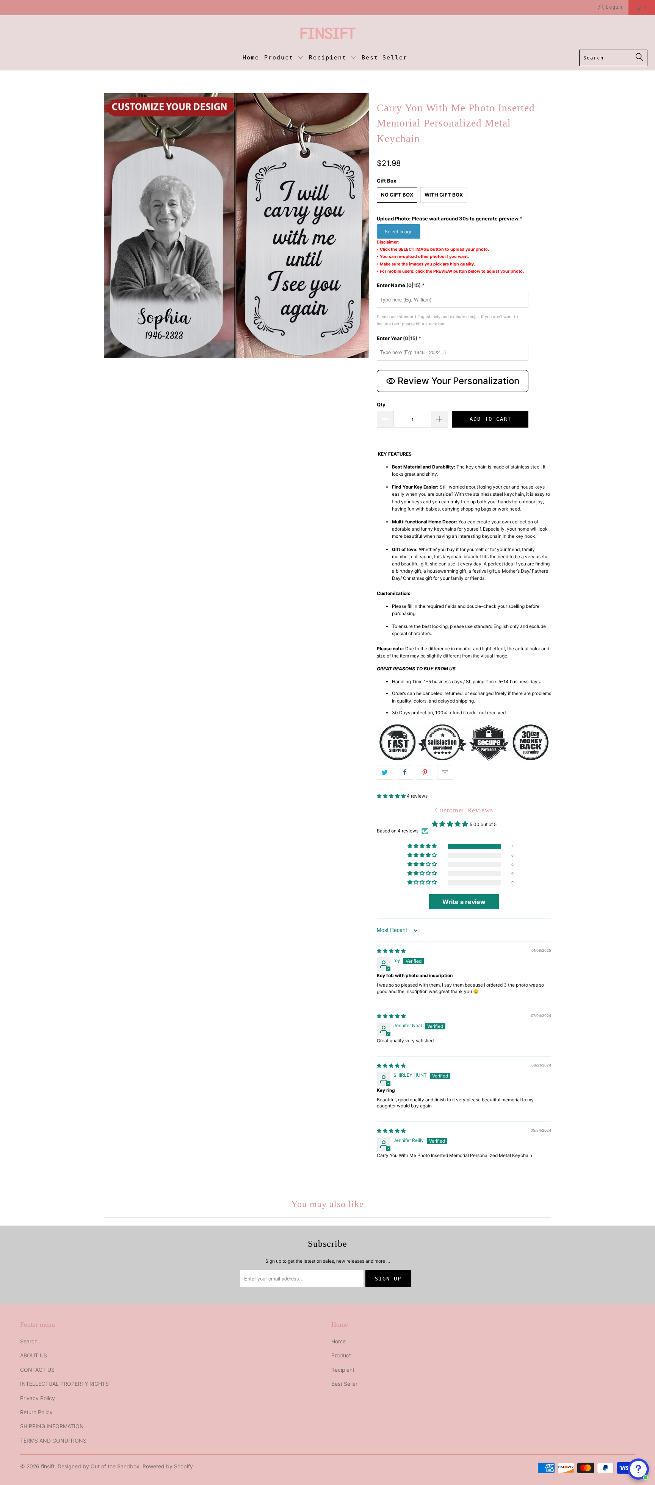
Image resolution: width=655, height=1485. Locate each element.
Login (614, 7)
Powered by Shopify (168, 1466)
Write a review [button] (464, 902)
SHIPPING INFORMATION (52, 1426)
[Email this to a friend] (445, 772)
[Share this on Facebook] (405, 772)
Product (341, 1355)
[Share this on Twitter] (385, 772)
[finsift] (327, 34)
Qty (381, 404)
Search (29, 1341)
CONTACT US (37, 1369)
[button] (284, 58)
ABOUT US (33, 1355)
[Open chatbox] (638, 1469)
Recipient (342, 1369)
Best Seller (344, 1383)
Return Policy (36, 1412)
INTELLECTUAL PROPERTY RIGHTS (64, 1383)
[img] (391, 951)
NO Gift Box (397, 195)
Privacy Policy (37, 1398)
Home (338, 1341)
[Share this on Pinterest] (425, 772)
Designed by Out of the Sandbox (98, 1466)
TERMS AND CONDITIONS (53, 1440)
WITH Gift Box (444, 195)
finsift (48, 1466)
